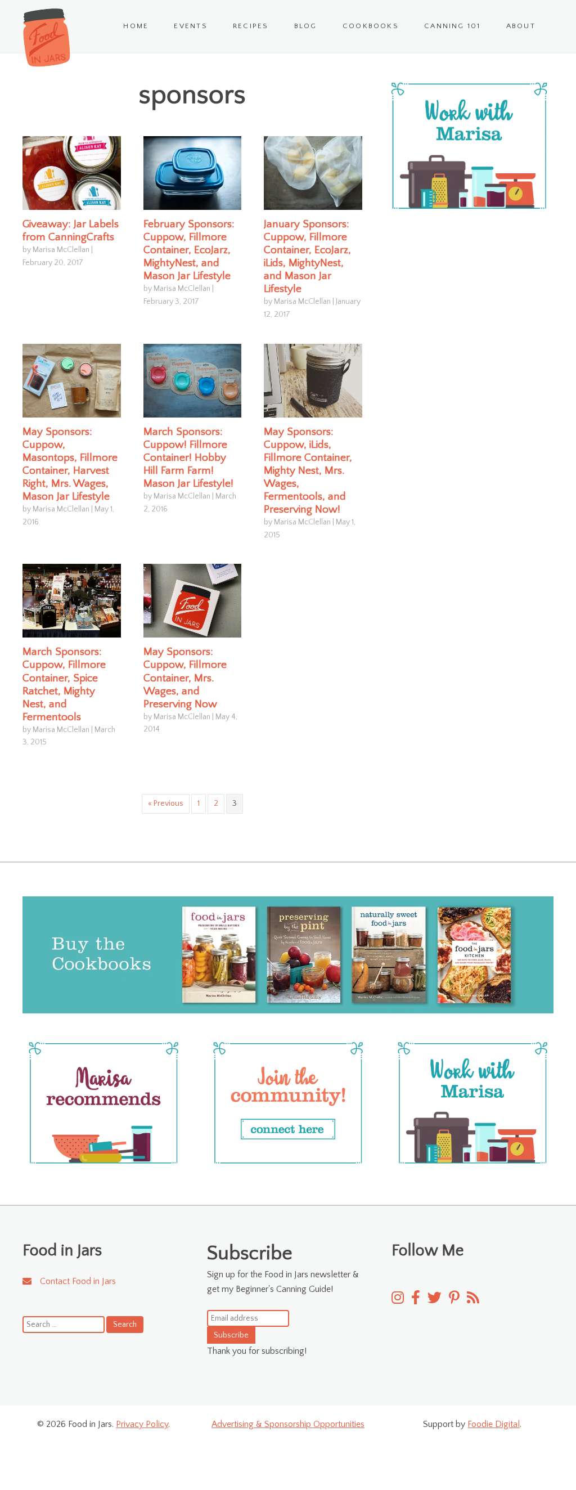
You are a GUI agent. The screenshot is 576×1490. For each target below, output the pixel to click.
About (521, 26)
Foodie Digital (493, 1424)
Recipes (251, 26)
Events (190, 26)
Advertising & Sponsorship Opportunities (288, 1424)
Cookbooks (371, 26)
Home (135, 26)
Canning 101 (452, 26)
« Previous (165, 803)
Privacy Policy (142, 1424)
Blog (305, 26)
